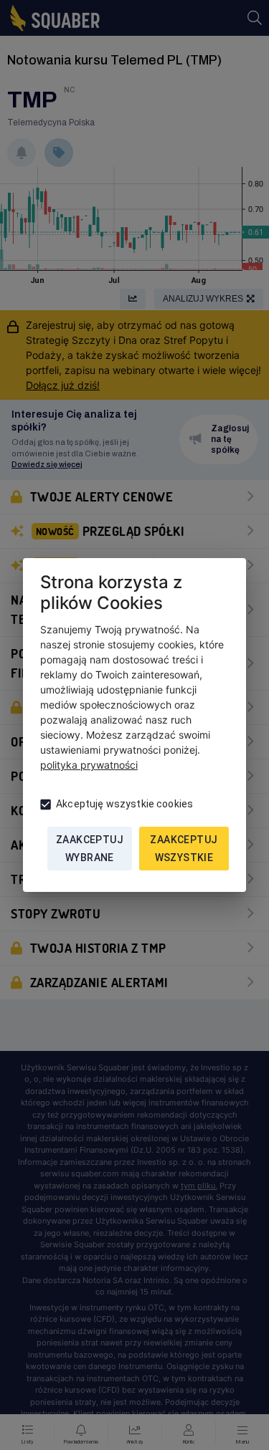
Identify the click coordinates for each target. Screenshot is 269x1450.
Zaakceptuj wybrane (89, 848)
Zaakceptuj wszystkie (183, 848)
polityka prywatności (89, 765)
